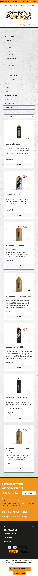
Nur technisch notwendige (19, 568)
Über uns (22, 5)
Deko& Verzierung (12, 75)
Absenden (29, 493)
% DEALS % (9, 103)
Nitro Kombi (12, 65)
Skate (7, 91)
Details (19, 164)
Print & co (8, 99)
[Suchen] (19, 25)
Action (9, 40)
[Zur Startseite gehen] (19, 14)
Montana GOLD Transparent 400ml (17, 450)
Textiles (7, 87)
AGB (24, 503)
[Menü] (4, 25)
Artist (8, 44)
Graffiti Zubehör (10, 79)
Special (9, 47)
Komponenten (11, 58)
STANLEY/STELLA (11, 107)
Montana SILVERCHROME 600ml (16, 399)
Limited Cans (11, 55)
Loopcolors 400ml (13, 195)
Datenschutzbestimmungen (20, 501)
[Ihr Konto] (29, 25)
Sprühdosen (9, 36)
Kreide (10, 72)
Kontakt (16, 5)
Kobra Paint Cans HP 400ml (17, 144)
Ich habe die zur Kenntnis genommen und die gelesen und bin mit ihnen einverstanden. (18, 503)
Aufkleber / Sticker (11, 95)
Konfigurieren (20, 573)
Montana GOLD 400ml (15, 246)
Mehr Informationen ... (19, 565)
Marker (7, 83)
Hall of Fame (30, 5)
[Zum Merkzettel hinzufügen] (29, 138)
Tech (8, 51)
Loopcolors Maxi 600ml (15, 347)
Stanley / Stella (8, 5)
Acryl (10, 62)
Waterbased (12, 68)
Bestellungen (11, 530)
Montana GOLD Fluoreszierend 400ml (18, 297)
